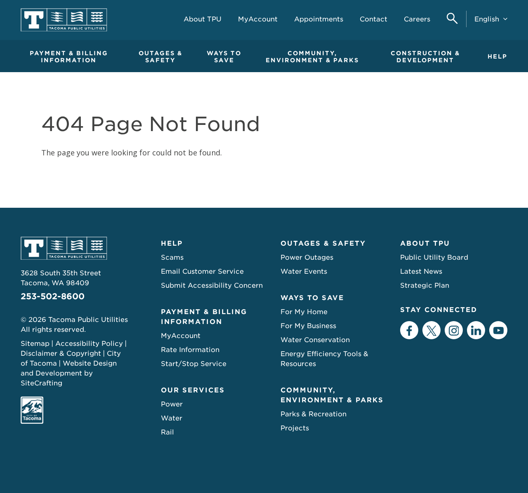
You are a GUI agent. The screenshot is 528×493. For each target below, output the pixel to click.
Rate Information (190, 350)
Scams (172, 257)
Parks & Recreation (313, 414)
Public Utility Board (434, 257)
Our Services (193, 390)
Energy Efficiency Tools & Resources (324, 359)
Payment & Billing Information (69, 56)
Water (171, 418)
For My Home (304, 312)
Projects (294, 428)
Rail (167, 432)
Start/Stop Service (193, 364)
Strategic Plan (424, 285)
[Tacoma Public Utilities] (64, 20)
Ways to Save (224, 56)
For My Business (308, 326)
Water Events (303, 271)
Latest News (421, 271)
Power (172, 404)
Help (497, 56)
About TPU (425, 243)
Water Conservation (315, 340)
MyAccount (180, 336)
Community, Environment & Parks (312, 56)
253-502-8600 (53, 296)
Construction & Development (425, 56)
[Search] (452, 19)
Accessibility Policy (89, 343)
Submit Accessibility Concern (212, 285)
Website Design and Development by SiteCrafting (69, 373)
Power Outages (306, 257)
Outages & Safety (160, 56)
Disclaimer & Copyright (61, 353)
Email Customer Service (202, 271)
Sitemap (35, 343)
